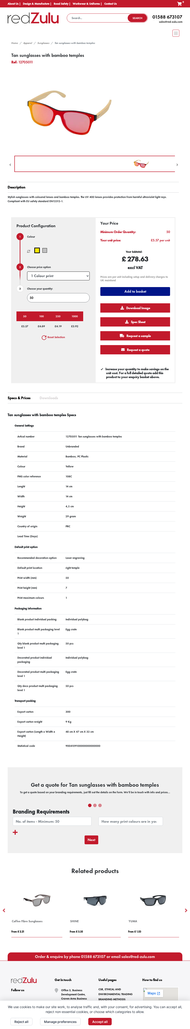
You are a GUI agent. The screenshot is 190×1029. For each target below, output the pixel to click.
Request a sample (138, 336)
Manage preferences (60, 1022)
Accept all (100, 1022)
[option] (37, 910)
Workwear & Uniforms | (87, 4)
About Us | (14, 4)
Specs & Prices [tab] (19, 397)
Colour (31, 237)
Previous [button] (4, 910)
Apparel (27, 43)
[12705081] (45, 250)
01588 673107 (167, 17)
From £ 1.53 (134, 931)
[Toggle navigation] (95, 33)
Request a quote (137, 350)
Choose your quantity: (40, 289)
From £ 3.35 (76, 931)
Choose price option (39, 267)
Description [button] (16, 187)
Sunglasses (43, 43)
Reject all (21, 1022)
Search (137, 18)
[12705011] (38, 250)
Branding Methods (111, 999)
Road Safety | (62, 4)
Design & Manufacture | (37, 4)
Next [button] (186, 910)
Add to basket (135, 291)
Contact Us (110, 4)
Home (14, 43)
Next (91, 839)
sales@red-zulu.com (170, 22)
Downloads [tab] (49, 397)
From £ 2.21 (17, 931)
